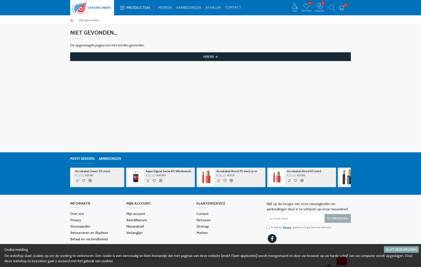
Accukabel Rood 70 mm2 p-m (181, 171)
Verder (208, 57)
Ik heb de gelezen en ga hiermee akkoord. (301, 227)
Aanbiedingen (110, 159)
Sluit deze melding (401, 249)
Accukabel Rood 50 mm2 (248, 171)
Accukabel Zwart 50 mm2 (319, 171)
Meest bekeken (82, 159)
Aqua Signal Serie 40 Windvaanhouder (113, 171)
